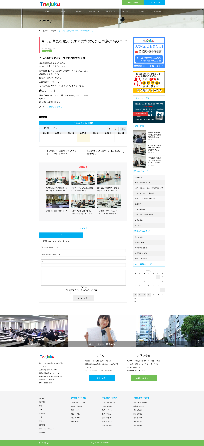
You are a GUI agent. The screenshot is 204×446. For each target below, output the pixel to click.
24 (135, 294)
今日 (123, 129)
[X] (42, 443)
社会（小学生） (76, 421)
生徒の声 (47, 51)
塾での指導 (138, 237)
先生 (40, 417)
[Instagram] (45, 443)
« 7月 (134, 302)
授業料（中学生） (108, 406)
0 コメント (61, 235)
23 (162, 290)
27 (148, 294)
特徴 (40, 406)
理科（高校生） (138, 418)
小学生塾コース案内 (78, 398)
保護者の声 (138, 177)
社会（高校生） (138, 421)
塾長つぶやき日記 (141, 258)
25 (139, 294)
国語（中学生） (107, 410)
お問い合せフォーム (144, 378)
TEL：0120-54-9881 (154, 2)
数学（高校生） (138, 414)
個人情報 (42, 425)
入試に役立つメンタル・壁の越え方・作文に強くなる (149, 189)
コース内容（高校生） (140, 402)
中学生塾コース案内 (109, 398)
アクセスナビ (102, 378)
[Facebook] (39, 443)
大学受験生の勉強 (141, 253)
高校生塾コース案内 (141, 398)
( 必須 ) (50, 247)
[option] (149, 112)
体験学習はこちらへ (55, 107)
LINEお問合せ (133, 2)
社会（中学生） (107, 421)
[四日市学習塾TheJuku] (49, 4)
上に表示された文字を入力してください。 (83, 290)
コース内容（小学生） (78, 402)
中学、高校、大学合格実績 (110, 13)
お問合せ (42, 432)
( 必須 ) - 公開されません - (51, 254)
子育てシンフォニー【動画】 (144, 193)
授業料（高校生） (139, 406)
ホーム (41, 398)
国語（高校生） (138, 410)
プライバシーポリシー (46, 429)
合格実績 (42, 413)
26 (144, 294)
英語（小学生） (76, 418)
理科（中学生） (107, 418)
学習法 (63, 11)
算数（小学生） (76, 414)
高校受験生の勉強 (141, 248)
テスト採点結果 (140, 209)
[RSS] (48, 443)
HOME (47, 11)
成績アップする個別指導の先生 (145, 198)
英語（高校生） (138, 425)
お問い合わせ (156, 11)
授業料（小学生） (77, 406)
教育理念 (78, 11)
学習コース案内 (94, 11)
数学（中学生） (107, 414)
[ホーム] (39, 31)
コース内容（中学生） (109, 402)
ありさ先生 (138, 220)
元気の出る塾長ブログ (142, 182)
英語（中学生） (107, 425)
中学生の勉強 (139, 242)
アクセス (141, 11)
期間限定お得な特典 (140, 114)
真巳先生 (138, 225)
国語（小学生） (76, 410)
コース (41, 409)
